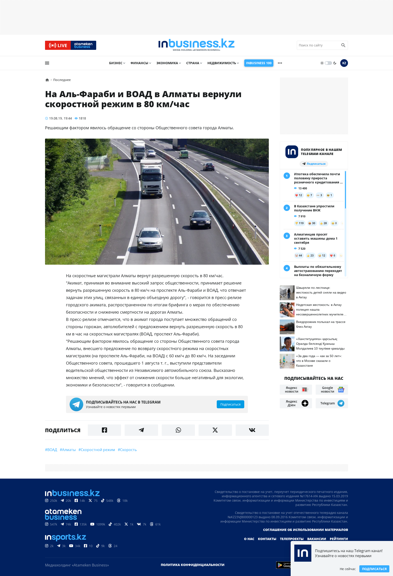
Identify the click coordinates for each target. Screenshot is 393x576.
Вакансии (316, 539)
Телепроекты (292, 539)
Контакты (267, 539)
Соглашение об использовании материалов (305, 530)
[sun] (322, 63)
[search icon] (343, 45)
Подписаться (374, 569)
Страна (192, 63)
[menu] (47, 63)
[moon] (335, 63)
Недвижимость (221, 63)
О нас (249, 539)
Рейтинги (339, 539)
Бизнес (115, 63)
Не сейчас (348, 569)
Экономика (167, 63)
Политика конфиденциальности (192, 565)
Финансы (139, 63)
